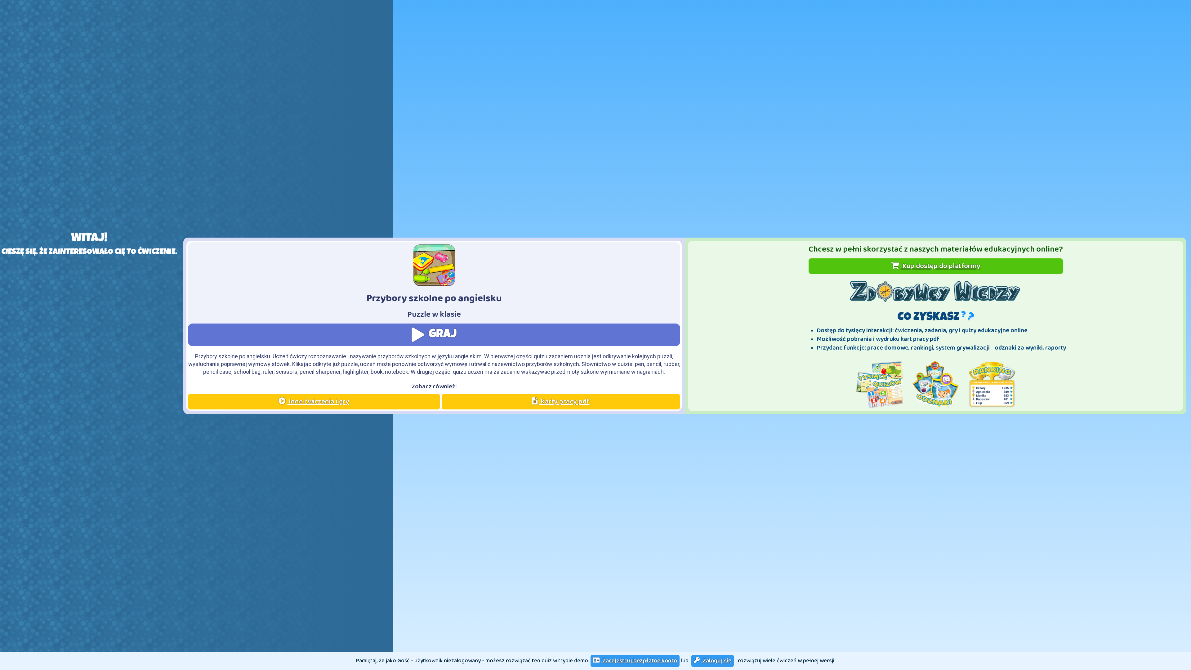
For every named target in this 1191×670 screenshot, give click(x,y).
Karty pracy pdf (564, 401)
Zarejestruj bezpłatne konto (639, 660)
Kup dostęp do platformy (940, 266)
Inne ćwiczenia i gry (318, 401)
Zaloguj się (716, 660)
